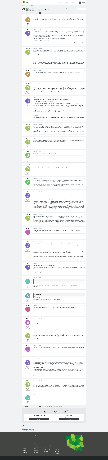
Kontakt (83, 457)
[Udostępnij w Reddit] (30, 429)
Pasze (45, 435)
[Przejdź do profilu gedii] (27, 155)
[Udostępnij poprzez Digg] (26, 429)
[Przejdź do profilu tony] (27, 281)
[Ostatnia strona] (54, 13)
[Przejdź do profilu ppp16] (27, 52)
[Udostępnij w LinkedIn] (32, 429)
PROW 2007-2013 (47, 447)
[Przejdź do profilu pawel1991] (27, 19)
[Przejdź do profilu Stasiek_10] (27, 397)
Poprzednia (26, 12)
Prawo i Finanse (47, 441)
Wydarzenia (57, 453)
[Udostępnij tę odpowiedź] (84, 16)
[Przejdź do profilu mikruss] (27, 182)
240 (84, 8)
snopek (28, 292)
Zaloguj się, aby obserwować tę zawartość (69, 8)
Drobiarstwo (25, 446)
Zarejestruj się (39, 419)
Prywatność (75, 457)
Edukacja (24, 448)
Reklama (79, 457)
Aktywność (73, 2)
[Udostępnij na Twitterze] (23, 429)
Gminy (35, 435)
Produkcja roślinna (47, 443)
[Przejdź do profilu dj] (27, 33)
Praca (45, 437)
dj (27, 29)
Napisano (38, 16)
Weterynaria (57, 449)
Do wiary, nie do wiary (27, 444)
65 (43, 12)
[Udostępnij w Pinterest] (33, 429)
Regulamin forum (69, 457)
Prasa (45, 439)
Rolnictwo (46, 451)
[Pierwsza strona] (23, 13)
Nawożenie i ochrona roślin (37, 448)
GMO (34, 437)
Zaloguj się (69, 419)
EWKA (27, 228)
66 (45, 12)
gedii (28, 151)
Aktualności (25, 437)
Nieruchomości (36, 450)
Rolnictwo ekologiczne (59, 435)
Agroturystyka (25, 435)
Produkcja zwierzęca (48, 445)
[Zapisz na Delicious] (28, 429)
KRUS (35, 441)
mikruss (28, 178)
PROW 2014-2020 (47, 449)
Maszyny (45, 10)
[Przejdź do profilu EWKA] (27, 232)
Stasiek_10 (28, 394)
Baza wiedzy (25, 439)
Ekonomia (25, 452)
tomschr (28, 305)
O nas (59, 457)
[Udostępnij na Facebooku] (25, 429)
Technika (56, 443)
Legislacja (35, 443)
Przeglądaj (66, 2)
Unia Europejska (58, 445)
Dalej (52, 12)
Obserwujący (80, 8)
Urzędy (56, 447)
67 (47, 12)
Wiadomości (57, 451)
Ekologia (24, 450)
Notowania (36, 452)
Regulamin (63, 457)
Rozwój (56, 439)
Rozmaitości (57, 437)
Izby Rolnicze (36, 439)
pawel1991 (28, 16)
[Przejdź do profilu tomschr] (27, 309)
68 (49, 12)
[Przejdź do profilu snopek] (27, 295)
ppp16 (28, 48)
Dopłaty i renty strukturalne (25, 442)
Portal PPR (60, 2)
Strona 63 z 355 (58, 12)
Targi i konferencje (58, 441)
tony (28, 277)
